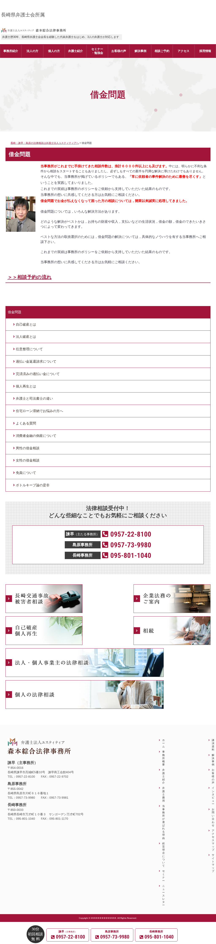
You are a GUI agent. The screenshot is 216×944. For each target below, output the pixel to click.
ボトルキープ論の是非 (33, 485)
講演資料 (213, 745)
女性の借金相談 (27, 460)
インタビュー (213, 795)
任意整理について (29, 349)
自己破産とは (26, 324)
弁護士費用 (163, 794)
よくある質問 (26, 423)
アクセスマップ (213, 840)
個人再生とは (26, 386)
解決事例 (213, 760)
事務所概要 (163, 758)
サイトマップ (213, 863)
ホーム (163, 743)
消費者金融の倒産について (36, 436)
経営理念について (163, 854)
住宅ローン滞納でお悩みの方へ (39, 411)
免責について (26, 473)
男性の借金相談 (27, 448)
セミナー (163, 876)
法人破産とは (26, 336)
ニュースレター (163, 895)
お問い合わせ (213, 817)
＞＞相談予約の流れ (30, 277)
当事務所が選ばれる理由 (163, 822)
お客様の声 (213, 776)
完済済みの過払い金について (38, 374)
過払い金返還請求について (36, 361)
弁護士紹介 (163, 776)
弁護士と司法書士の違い (34, 398)
